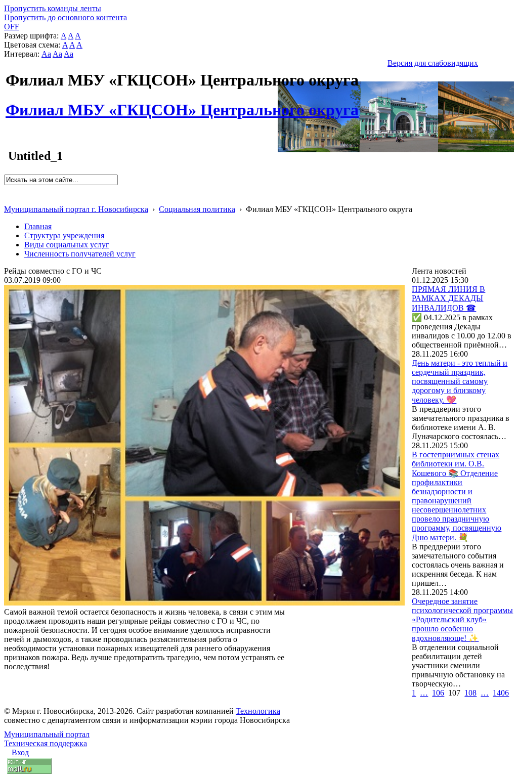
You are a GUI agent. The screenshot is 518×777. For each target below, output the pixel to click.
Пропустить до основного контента (65, 17)
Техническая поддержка (45, 743)
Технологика (258, 711)
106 (438, 692)
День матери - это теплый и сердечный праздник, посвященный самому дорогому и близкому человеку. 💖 (459, 381)
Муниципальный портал (47, 734)
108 (470, 692)
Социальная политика (197, 209)
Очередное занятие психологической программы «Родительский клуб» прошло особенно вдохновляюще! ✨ (462, 619)
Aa (46, 54)
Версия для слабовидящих (432, 63)
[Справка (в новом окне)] (8, 198)
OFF (11, 26)
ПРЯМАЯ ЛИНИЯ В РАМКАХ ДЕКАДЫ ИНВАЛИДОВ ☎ (448, 298)
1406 (501, 692)
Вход (20, 752)
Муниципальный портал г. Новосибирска (76, 209)
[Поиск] (7, 189)
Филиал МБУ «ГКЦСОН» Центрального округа (182, 104)
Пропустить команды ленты (52, 8)
